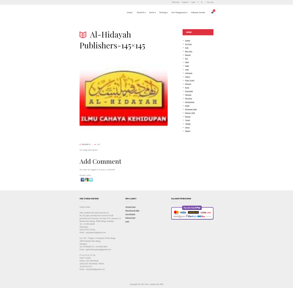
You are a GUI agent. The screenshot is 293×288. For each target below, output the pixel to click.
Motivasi (188, 84)
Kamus (187, 77)
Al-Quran (188, 44)
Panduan (188, 95)
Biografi (188, 55)
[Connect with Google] (87, 179)
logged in (94, 169)
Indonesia (188, 73)
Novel (187, 88)
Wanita (187, 131)
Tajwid (187, 120)
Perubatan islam (191, 109)
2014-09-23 (86, 144)
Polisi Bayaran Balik (132, 210)
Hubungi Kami (130, 218)
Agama (187, 40)
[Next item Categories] (146, 96)
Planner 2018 (190, 113)
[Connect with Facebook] (83, 179)
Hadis (187, 66)
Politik (187, 106)
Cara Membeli (130, 214)
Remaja (187, 117)
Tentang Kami (130, 207)
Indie (187, 69)
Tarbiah (188, 124)
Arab (187, 48)
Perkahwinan (189, 102)
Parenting (188, 98)
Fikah (187, 62)
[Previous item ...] (102, 96)
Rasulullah (189, 91)
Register (185, 2)
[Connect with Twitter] (91, 179)
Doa (186, 58)
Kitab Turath (189, 80)
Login (193, 2)
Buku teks (188, 51)
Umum (187, 127)
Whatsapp (175, 2)
